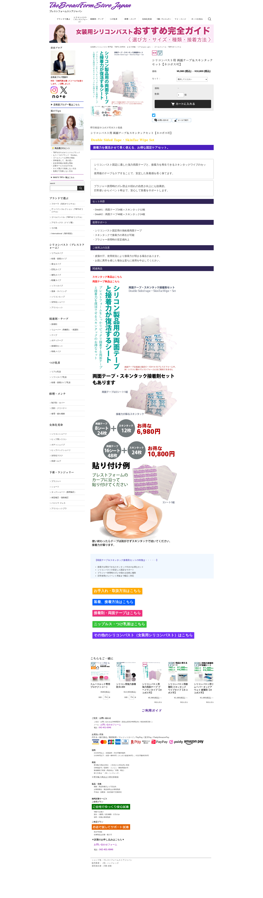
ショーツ (55, 487)
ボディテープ (57, 340)
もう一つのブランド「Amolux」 (65, 155)
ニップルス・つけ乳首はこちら (119, 624)
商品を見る (158, 702)
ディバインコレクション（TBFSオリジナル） (67, 210)
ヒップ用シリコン (59, 439)
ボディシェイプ (58, 445)
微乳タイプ (56, 275)
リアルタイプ (57, 253)
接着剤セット (57, 346)
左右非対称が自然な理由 (62, 163)
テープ (54, 335)
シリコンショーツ (59, 434)
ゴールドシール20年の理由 (63, 158)
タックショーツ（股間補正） (63, 492)
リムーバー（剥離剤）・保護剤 (64, 330)
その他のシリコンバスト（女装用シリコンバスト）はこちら (143, 635)
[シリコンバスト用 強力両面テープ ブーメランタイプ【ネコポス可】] (152, 671)
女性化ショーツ (58, 302)
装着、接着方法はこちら (114, 602)
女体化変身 (147, 19)
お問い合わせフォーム (110, 724)
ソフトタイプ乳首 (59, 377)
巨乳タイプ (56, 269)
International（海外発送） (62, 233)
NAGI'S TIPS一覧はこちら (63, 177)
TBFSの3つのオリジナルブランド (66, 152)
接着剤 (54, 324)
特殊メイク (56, 351)
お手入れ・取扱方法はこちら (117, 591)
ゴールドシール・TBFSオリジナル (167, 47)
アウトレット (57, 307)
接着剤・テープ (97, 19)
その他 (54, 228)
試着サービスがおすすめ (62, 166)
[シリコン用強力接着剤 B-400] (126, 671)
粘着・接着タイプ (59, 259)
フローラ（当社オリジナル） (63, 204)
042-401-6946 (105, 727)
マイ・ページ (180, 19)
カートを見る (197, 19)
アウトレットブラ (59, 508)
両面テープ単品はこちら (106, 281)
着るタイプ (56, 264)
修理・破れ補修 (58, 414)
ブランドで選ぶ (63, 19)
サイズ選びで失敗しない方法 (64, 168)
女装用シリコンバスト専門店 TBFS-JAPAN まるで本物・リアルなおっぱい (120, 47)
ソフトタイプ (57, 286)
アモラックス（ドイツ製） (62, 222)
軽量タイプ (56, 280)
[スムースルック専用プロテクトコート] (100, 671)
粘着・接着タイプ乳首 (61, 382)
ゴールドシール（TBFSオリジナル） (67, 217)
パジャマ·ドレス (58, 503)
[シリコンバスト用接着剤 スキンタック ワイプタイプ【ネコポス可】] (178, 671)
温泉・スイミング (59, 291)
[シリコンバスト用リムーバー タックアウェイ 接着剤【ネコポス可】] (204, 671)
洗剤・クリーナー (59, 408)
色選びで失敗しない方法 (62, 171)
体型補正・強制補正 (60, 497)
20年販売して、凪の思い (62, 160)
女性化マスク (57, 455)
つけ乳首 (113, 19)
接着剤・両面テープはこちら (117, 613)
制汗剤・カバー (58, 403)
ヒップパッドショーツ (61, 450)
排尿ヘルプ (56, 461)
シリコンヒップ (58, 297)
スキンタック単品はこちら (107, 276)
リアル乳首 (56, 372)
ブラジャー (56, 481)
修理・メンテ (130, 19)
